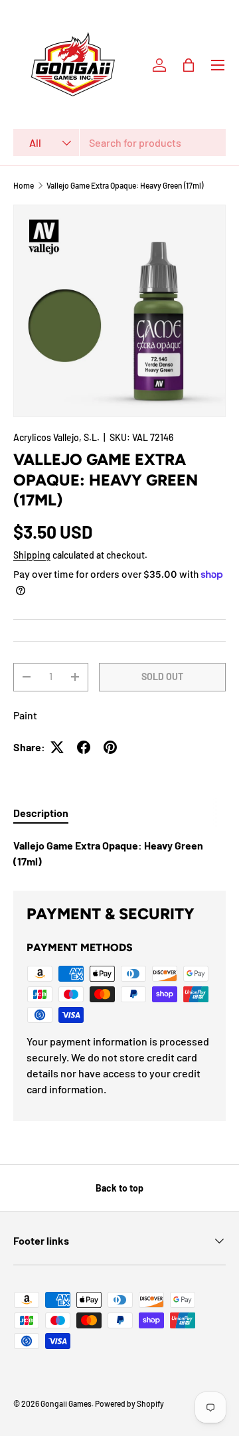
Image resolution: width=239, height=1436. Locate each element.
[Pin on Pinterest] (110, 747)
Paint (25, 715)
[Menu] (217, 65)
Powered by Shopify (129, 1403)
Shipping (31, 555)
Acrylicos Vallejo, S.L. (56, 437)
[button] (188, 65)
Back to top (119, 1188)
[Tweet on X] (57, 747)
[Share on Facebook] (83, 747)
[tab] (40, 812)
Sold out (162, 676)
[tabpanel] (119, 853)
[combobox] (119, 142)
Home (23, 185)
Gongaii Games (66, 1403)
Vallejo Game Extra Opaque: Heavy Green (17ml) (124, 185)
